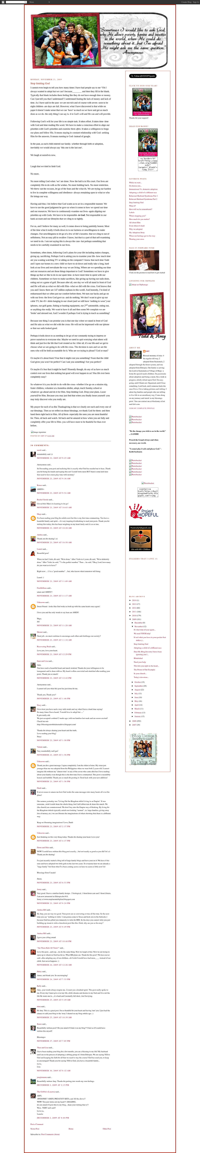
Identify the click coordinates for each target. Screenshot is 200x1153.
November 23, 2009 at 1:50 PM (53, 740)
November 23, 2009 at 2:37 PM (53, 826)
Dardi (39, 788)
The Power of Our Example (144, 669)
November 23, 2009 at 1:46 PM (53, 698)
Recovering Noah (44, 646)
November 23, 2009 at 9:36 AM (54, 478)
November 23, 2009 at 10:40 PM (54, 941)
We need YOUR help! (142, 633)
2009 (134, 619)
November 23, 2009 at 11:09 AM (54, 581)
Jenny (39, 889)
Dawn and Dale (43, 847)
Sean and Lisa (42, 661)
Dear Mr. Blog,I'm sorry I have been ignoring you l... (148, 653)
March (137, 708)
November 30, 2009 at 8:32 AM (54, 1070)
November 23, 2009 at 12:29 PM (54, 654)
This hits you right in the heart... (146, 665)
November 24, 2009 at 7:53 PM (53, 979)
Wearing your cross (136, 239)
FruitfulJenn (42, 588)
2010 (134, 615)
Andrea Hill (41, 909)
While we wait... (135, 182)
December (139, 622)
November (139, 626)
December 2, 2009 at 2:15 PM (53, 1085)
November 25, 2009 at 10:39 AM (54, 1017)
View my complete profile (142, 408)
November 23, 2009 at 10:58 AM (54, 542)
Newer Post (34, 1128)
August (138, 689)
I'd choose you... (135, 185)
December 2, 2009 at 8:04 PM (53, 1117)
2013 (134, 604)
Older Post (107, 1128)
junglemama (42, 1077)
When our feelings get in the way (142, 235)
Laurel (39, 549)
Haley (39, 971)
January (138, 716)
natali (39, 450)
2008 (134, 721)
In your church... (140, 673)
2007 (134, 724)
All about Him (134, 222)
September (139, 686)
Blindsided (138, 658)
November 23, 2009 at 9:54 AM (54, 493)
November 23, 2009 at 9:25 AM (54, 458)
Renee (39, 485)
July (136, 693)
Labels (131, 212)
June (137, 697)
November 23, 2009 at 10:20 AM (54, 528)
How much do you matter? (139, 219)
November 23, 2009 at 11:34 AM (54, 640)
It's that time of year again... (144, 629)
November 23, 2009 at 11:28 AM (54, 625)
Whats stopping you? (137, 215)
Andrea (40, 534)
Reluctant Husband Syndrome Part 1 (143, 196)
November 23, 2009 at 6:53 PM (53, 882)
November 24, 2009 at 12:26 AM (54, 964)
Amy (148, 351)
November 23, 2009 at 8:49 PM (53, 926)
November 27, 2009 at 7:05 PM (53, 1041)
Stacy (39, 705)
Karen (39, 1024)
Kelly (39, 986)
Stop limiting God (136, 202)
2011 (134, 611)
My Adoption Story (137, 232)
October (138, 682)
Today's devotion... (141, 677)
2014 (134, 600)
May (137, 701)
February (138, 712)
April (137, 705)
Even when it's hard (137, 225)
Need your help (140, 662)
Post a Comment (36, 1124)
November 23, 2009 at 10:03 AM (54, 507)
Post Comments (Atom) (50, 1134)
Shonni (40, 632)
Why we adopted (135, 229)
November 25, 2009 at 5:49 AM (54, 999)
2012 (134, 608)
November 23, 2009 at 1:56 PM (53, 754)
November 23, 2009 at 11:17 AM (54, 595)
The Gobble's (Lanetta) (46, 1091)
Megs (39, 514)
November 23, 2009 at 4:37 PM (53, 840)
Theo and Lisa (42, 1047)
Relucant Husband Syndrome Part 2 (143, 199)
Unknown (41, 602)
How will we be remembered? (140, 209)
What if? (132, 205)
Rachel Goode (42, 499)
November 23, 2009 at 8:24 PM (53, 903)
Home (71, 1128)
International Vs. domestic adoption (143, 189)
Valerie (40, 747)
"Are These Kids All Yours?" (48, 947)
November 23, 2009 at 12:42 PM (54, 678)
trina (39, 1006)
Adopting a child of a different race (143, 192)
